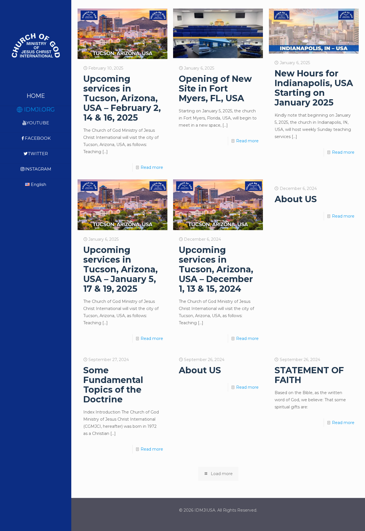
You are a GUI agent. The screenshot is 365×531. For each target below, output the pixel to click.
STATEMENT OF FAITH (309, 375)
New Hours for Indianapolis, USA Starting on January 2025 (314, 88)
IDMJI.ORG (39, 109)
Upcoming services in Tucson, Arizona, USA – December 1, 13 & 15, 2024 (216, 269)
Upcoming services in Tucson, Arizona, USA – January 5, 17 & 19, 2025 (120, 269)
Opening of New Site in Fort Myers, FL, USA (215, 89)
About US (296, 199)
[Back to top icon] (338, 519)
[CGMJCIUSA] (35, 45)
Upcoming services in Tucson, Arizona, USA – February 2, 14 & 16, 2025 (122, 98)
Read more (152, 167)
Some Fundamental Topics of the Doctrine (113, 385)
